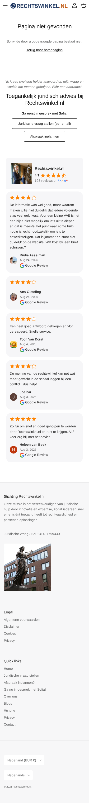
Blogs (8, 703)
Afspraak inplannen (44, 136)
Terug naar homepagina (45, 50)
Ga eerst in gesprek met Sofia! (44, 113)
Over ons (11, 696)
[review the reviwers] (22, 265)
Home (8, 668)
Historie (9, 710)
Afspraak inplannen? (19, 682)
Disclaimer (11, 626)
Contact (9, 724)
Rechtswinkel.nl (22, 786)
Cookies (10, 633)
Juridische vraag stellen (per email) (44, 123)
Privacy (9, 640)
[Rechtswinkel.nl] (39, 5)
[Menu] (5, 5)
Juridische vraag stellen (21, 675)
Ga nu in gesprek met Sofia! (25, 689)
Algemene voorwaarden (22, 619)
